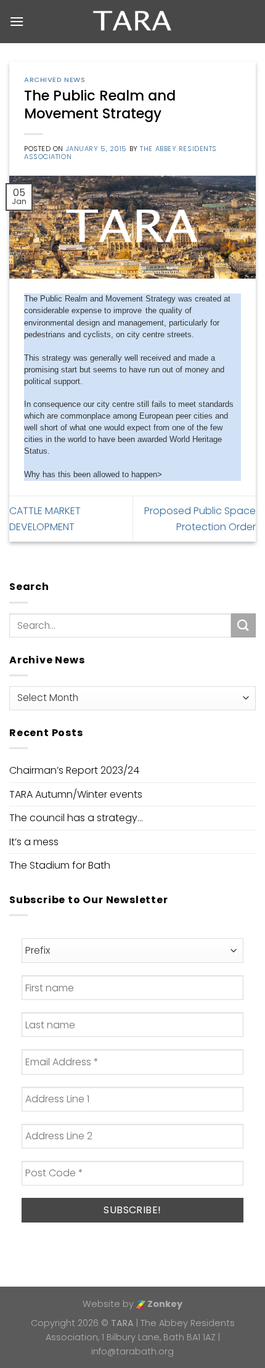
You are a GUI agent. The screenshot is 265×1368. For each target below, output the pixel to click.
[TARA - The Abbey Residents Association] (133, 21)
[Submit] (243, 625)
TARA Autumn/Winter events (75, 794)
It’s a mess (34, 842)
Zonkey (163, 1304)
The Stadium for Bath (59, 865)
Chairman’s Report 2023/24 (74, 770)
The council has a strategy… (76, 818)
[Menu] (16, 21)
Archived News (54, 79)
